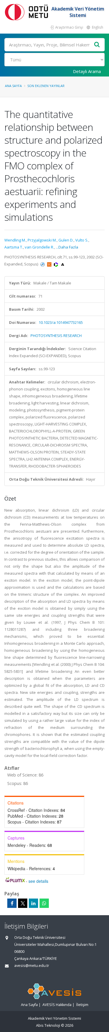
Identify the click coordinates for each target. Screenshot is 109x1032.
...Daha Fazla (67, 247)
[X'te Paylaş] (22, 903)
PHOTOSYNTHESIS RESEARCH (56, 335)
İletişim (82, 1004)
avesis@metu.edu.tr (31, 965)
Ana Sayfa (13, 86)
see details (38, 881)
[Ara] (97, 44)
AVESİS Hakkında (57, 1004)
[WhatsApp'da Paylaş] (44, 903)
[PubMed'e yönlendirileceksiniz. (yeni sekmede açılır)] (43, 264)
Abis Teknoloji (48, 1025)
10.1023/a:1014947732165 (61, 322)
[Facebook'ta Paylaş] (12, 903)
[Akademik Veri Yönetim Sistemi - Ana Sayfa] (27, 12)
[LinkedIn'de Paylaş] (33, 903)
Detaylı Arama (87, 71)
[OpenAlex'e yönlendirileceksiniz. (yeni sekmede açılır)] (62, 264)
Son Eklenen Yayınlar (46, 86)
